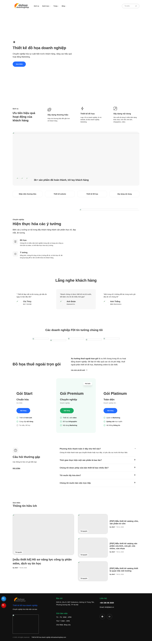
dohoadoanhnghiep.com (58, 637)
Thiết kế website (60, 194)
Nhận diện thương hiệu (27, 194)
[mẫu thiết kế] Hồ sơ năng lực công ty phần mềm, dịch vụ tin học (42, 561)
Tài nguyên (18, 552)
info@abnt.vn (109, 607)
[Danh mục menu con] (49, 6)
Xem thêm (19, 64)
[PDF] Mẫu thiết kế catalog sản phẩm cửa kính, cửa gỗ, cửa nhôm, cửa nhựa (123, 545)
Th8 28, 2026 (23, 567)
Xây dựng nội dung (124, 194)
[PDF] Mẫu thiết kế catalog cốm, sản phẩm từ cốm (124, 522)
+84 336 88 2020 (107, 603)
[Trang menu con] (58, 6)
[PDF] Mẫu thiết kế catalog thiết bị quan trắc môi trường (124, 569)
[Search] (136, 6)
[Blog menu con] (65, 6)
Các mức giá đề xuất (78, 370)
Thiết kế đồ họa (92, 194)
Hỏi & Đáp (16, 468)
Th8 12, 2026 (120, 527)
